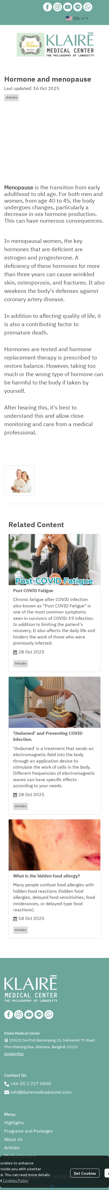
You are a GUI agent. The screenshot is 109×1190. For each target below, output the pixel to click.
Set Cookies (85, 1173)
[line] (77, 6)
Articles (12, 1148)
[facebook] (47, 6)
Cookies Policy (15, 1180)
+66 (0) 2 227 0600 (30, 1084)
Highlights (14, 1123)
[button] (77, 18)
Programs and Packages (28, 1131)
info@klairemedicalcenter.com (41, 1092)
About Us (13, 1139)
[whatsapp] (87, 6)
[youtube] (67, 6)
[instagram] (57, 6)
